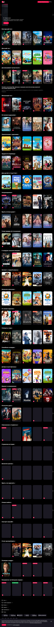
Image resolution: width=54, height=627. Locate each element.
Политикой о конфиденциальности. (36, 622)
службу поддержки (16, 624)
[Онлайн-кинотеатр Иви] (3, 2)
